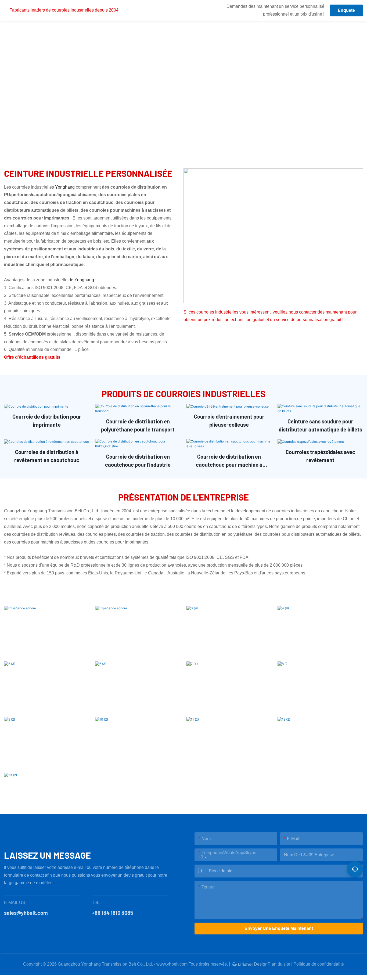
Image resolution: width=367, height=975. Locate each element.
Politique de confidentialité (318, 964)
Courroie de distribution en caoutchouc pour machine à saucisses (229, 461)
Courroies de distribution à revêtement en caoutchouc (46, 456)
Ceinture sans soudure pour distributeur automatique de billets (320, 425)
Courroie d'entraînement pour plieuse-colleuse (229, 420)
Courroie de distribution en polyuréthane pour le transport (138, 425)
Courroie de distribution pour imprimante (46, 420)
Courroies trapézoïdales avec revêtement (320, 456)
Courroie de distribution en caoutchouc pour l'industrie (138, 460)
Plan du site (279, 964)
